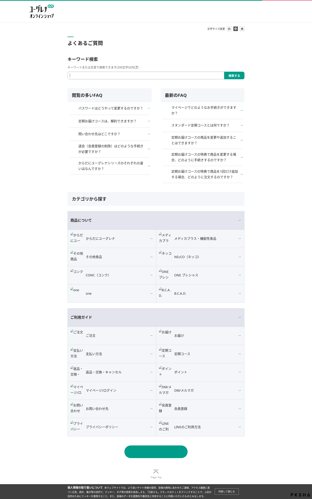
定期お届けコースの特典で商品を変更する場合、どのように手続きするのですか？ (203, 157)
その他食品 (94, 257)
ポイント (180, 372)
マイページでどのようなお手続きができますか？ (203, 110)
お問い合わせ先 (97, 409)
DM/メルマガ (184, 390)
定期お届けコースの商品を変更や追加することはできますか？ (203, 140)
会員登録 (180, 409)
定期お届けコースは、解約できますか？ (107, 121)
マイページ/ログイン (101, 390)
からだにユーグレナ (100, 238)
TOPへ (156, 474)
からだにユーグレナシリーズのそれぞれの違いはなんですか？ (110, 166)
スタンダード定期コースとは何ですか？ (200, 125)
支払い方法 (94, 354)
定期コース (182, 354)
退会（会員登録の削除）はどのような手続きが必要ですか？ (110, 149)
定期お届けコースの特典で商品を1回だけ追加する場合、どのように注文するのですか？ (204, 174)
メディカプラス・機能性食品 (195, 238)
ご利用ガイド (81, 317)
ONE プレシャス (186, 275)
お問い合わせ (156, 451)
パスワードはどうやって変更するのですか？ (110, 108)
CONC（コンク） (98, 275)
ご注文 (91, 335)
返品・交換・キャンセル (104, 372)
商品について (81, 220)
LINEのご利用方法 (187, 427)
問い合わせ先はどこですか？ (99, 134)
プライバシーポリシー (102, 427)
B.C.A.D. (180, 293)
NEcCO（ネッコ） (187, 257)
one (89, 293)
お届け (179, 335)
